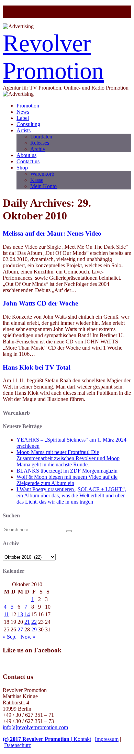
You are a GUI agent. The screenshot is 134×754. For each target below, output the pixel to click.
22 (34, 622)
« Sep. (9, 637)
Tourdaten (41, 137)
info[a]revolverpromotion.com (35, 727)
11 (6, 614)
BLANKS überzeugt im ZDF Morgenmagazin (67, 471)
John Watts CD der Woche (40, 303)
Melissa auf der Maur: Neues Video (52, 233)
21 (27, 622)
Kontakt (82, 739)
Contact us (28, 161)
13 (20, 614)
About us (26, 155)
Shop (22, 168)
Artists (23, 130)
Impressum (107, 739)
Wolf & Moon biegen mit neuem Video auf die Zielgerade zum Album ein (67, 480)
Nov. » (28, 637)
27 (20, 629)
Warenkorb (42, 174)
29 (34, 629)
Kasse (36, 180)
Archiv (37, 149)
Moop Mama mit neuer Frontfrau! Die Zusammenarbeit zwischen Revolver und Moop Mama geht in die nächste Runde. (68, 458)
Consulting (28, 124)
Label (22, 118)
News (22, 112)
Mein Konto (43, 186)
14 (27, 614)
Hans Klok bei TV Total (36, 367)
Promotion (27, 106)
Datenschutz (17, 745)
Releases (39, 143)
